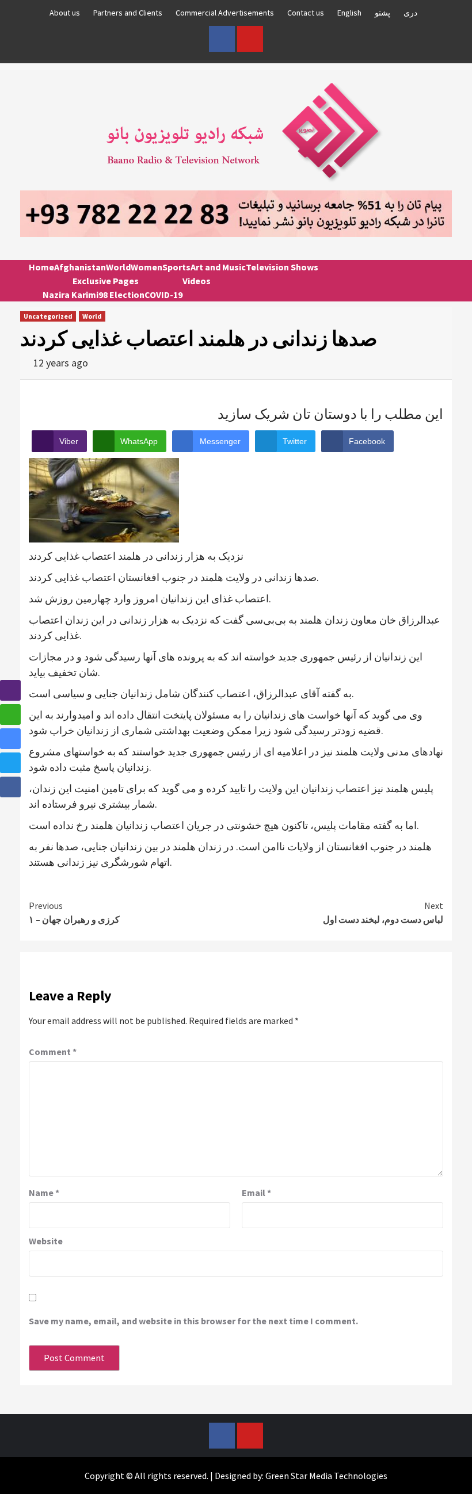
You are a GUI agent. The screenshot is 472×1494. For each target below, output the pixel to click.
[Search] (439, 277)
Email (256, 1192)
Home (41, 267)
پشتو (382, 12)
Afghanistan (80, 267)
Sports (176, 267)
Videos (196, 280)
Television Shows (282, 267)
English (349, 12)
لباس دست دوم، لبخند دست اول (383, 912)
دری (410, 12)
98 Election (121, 294)
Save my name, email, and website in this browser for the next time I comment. (193, 1321)
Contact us (305, 12)
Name (44, 1192)
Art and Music (218, 267)
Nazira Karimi (70, 294)
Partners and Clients (127, 12)
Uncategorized (48, 316)
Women (146, 267)
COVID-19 (163, 294)
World (118, 267)
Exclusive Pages (106, 280)
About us (65, 12)
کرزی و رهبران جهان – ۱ (74, 912)
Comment (53, 1051)
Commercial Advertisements (225, 12)
